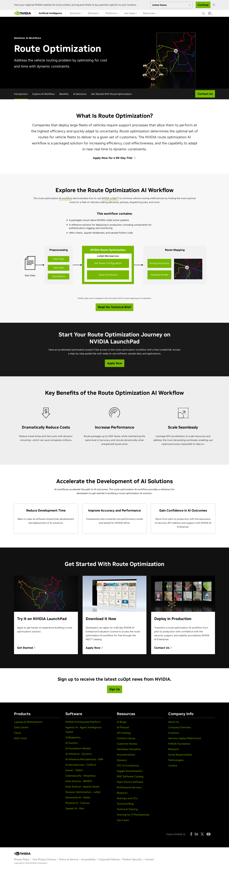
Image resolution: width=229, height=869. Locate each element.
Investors (173, 732)
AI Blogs (121, 721)
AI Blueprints (73, 737)
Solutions (75, 13)
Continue (203, 4)
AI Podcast (123, 727)
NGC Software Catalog (130, 776)
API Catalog (124, 732)
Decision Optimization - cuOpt (83, 792)
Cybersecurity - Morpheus (80, 775)
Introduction (21, 93)
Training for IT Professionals (133, 814)
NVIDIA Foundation (179, 743)
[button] (210, 14)
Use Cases (130, 13)
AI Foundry (71, 742)
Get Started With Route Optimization (111, 93)
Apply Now (93, 647)
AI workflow (65, 198)
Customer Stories (127, 743)
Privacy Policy (21, 859)
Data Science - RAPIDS (78, 781)
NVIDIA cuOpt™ (110, 198)
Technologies (176, 760)
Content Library (126, 738)
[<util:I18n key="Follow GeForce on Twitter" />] (202, 834)
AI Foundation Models (78, 748)
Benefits (64, 93)
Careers (172, 765)
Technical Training (127, 809)
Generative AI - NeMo (77, 797)
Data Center (21, 727)
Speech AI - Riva (74, 808)
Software (93, 13)
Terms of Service (68, 859)
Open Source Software (130, 781)
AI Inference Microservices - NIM (84, 759)
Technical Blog (125, 803)
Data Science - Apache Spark (82, 786)
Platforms (111, 13)
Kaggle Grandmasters (129, 770)
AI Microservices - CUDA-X (80, 764)
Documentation (126, 754)
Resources (149, 13)
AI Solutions (79, 93)
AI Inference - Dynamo (78, 753)
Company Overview (179, 727)
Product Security (132, 859)
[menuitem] (50, 13)
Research (122, 792)
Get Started (25, 647)
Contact (149, 859)
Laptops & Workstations (28, 721)
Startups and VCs (127, 798)
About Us (173, 721)
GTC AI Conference (128, 765)
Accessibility (88, 859)
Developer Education (129, 749)
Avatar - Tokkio (74, 770)
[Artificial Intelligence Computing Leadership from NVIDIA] (22, 13)
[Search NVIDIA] (203, 12)
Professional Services (129, 787)
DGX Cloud (20, 738)
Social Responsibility (180, 754)
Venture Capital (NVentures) (184, 738)
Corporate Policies (109, 859)
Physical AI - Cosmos (77, 802)
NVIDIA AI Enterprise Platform (82, 721)
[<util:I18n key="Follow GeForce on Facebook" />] (191, 834)
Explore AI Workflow (43, 93)
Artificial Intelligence (50, 13)
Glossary (122, 760)
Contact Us (162, 647)
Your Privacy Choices (44, 859)
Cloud (17, 732)
